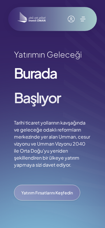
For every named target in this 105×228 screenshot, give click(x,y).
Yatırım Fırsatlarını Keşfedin (47, 192)
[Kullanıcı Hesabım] (71, 19)
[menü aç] (83, 19)
